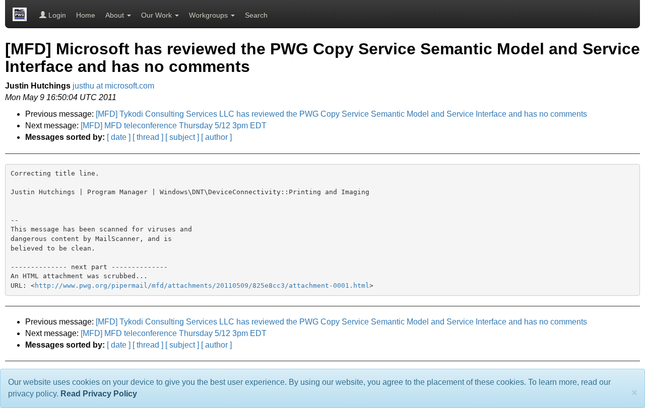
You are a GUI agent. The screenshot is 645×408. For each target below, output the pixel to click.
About (115, 15)
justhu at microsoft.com (113, 85)
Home (85, 15)
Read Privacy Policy (98, 393)
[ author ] (216, 137)
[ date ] (119, 137)
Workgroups (209, 15)
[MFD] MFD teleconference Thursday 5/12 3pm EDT (174, 125)
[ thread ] (148, 137)
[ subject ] (182, 137)
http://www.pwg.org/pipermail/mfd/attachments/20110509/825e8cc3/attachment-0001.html (202, 285)
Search (256, 15)
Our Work (157, 15)
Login (56, 15)
